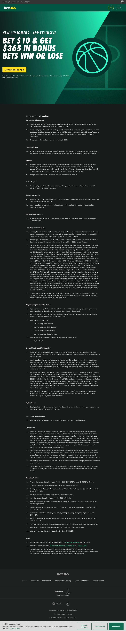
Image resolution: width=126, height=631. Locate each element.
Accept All (116, 626)
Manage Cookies (84, 626)
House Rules (69, 546)
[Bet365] (55, 7)
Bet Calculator (98, 581)
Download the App (14, 70)
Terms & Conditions (82, 581)
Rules (24, 581)
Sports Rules (82, 546)
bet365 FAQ (47, 581)
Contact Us (34, 581)
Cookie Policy (14, 628)
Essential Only (100, 626)
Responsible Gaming (63, 581)
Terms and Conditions (72, 542)
